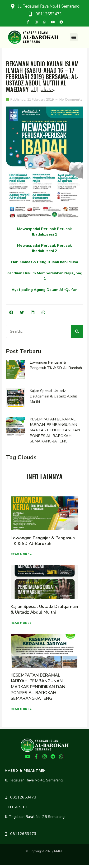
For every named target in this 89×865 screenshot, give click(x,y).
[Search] (77, 331)
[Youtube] (53, 22)
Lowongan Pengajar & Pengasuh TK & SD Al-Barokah (56, 365)
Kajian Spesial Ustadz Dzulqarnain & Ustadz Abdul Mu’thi (53, 396)
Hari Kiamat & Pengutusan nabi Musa (44, 262)
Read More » (21, 554)
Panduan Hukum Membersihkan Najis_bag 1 (44, 276)
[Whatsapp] (44, 22)
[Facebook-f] (28, 22)
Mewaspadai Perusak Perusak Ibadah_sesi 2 (44, 248)
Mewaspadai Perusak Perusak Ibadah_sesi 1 (44, 231)
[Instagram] (36, 22)
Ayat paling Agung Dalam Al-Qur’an (44, 289)
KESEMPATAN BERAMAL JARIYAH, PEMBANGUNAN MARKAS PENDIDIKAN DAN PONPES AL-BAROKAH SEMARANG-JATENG (55, 430)
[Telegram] (61, 22)
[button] (74, 37)
